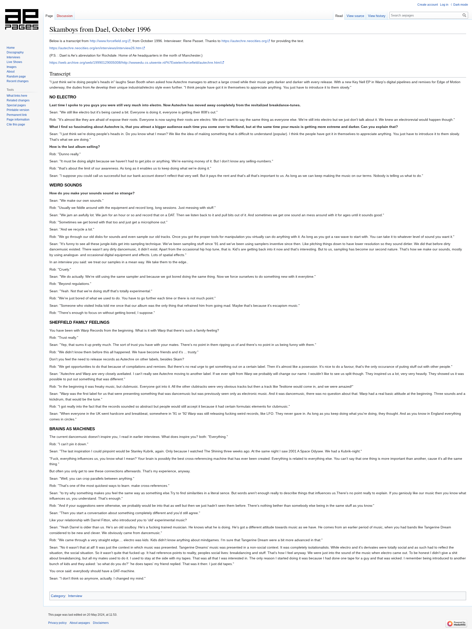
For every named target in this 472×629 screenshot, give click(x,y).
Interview (75, 596)
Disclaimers (101, 623)
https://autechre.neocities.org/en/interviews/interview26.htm (95, 48)
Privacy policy (57, 623)
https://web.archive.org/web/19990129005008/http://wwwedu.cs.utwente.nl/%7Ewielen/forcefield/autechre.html (135, 62)
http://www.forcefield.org (108, 41)
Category (58, 596)
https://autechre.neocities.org (244, 41)
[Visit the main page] (21, 19)
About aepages (80, 623)
